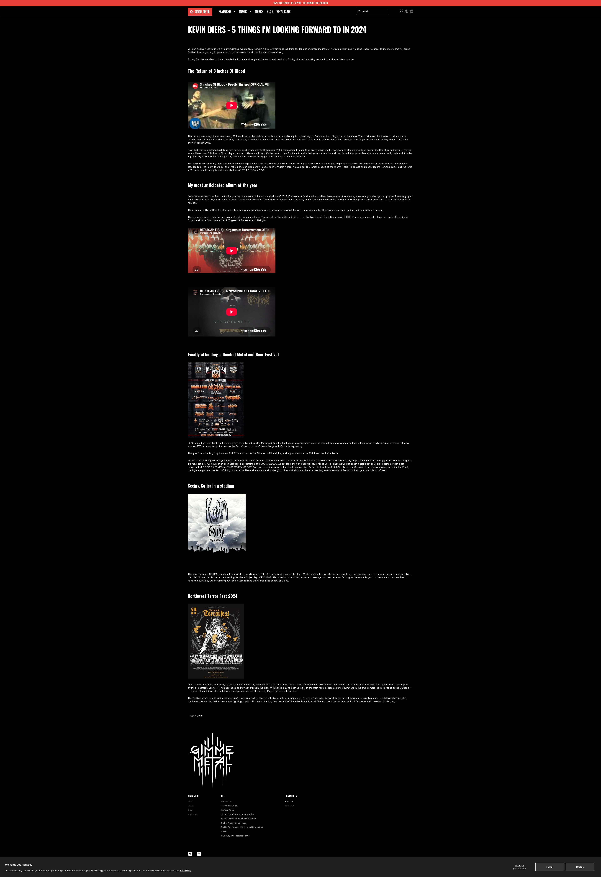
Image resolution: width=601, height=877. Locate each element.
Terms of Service (229, 806)
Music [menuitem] (243, 11)
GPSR (223, 832)
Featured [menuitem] (225, 11)
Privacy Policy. (185, 870)
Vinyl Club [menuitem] (283, 11)
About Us (289, 801)
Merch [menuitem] (259, 11)
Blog (190, 810)
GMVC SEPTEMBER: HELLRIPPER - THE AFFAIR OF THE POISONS (300, 3)
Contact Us (226, 801)
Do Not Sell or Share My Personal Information (242, 827)
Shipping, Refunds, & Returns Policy (237, 814)
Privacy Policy (227, 810)
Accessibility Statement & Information (238, 819)
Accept (549, 867)
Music (190, 801)
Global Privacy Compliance (233, 823)
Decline (580, 867)
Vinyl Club (192, 814)
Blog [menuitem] (270, 11)
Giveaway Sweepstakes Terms (235, 836)
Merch (191, 806)
